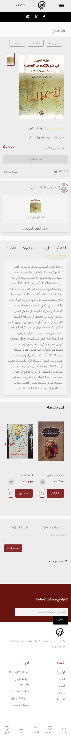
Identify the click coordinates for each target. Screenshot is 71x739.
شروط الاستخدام (20, 705)
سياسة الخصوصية (20, 692)
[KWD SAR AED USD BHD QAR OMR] (35, 5)
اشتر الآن (55, 493)
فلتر (21, 733)
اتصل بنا (61, 700)
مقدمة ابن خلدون (55, 476)
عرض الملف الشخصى (35, 229)
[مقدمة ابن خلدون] (51, 441)
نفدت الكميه (35, 159)
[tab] (51, 527)
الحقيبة (35, 733)
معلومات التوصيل (20, 698)
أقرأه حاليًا (35, 43)
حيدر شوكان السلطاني (40, 137)
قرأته (17, 43)
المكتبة (62, 679)
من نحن (61, 693)
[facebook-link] (44, 16)
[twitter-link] (36, 16)
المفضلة (50, 733)
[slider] (56, 256)
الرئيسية (61, 672)
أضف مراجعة (13, 548)
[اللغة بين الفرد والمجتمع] (20, 441)
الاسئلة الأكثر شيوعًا (19, 672)
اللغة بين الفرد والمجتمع (25, 476)
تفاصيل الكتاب (53, 148)
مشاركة (12, 172)
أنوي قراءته (54, 43)
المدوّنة (61, 686)
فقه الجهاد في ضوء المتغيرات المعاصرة (35, 217)
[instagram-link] (27, 16)
